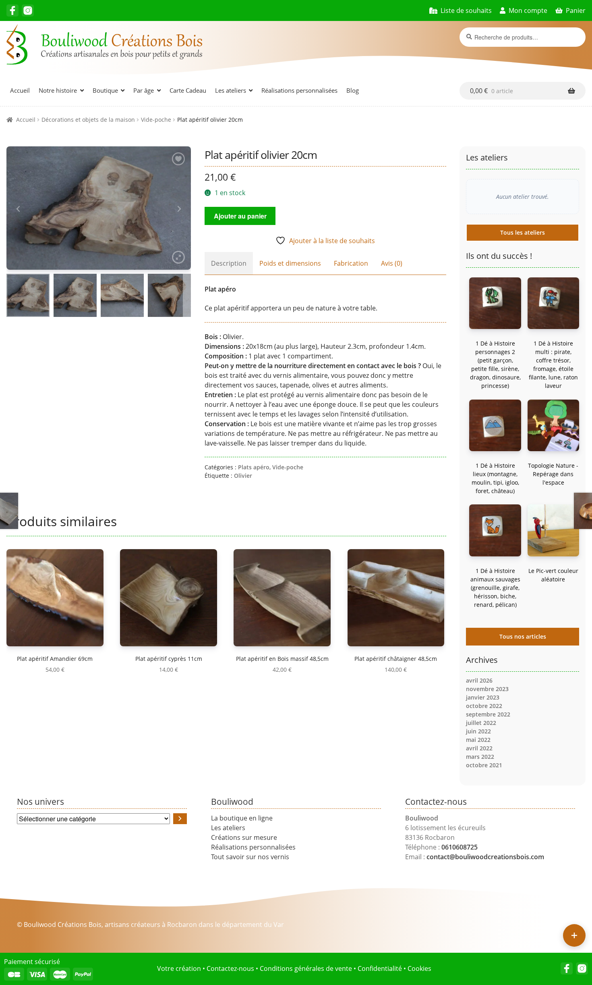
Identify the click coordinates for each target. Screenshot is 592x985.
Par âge (143, 90)
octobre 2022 (484, 706)
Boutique (105, 90)
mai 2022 (478, 739)
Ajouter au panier (240, 216)
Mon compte (528, 10)
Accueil (20, 90)
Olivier (243, 475)
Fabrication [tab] (351, 263)
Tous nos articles (522, 636)
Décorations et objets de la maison (88, 119)
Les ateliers (230, 90)
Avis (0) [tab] (391, 263)
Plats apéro (253, 467)
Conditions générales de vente (306, 968)
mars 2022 (480, 756)
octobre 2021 (484, 765)
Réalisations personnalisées (299, 90)
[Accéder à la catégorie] (180, 818)
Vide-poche (156, 119)
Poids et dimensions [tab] (290, 263)
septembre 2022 (488, 714)
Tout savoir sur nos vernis (250, 856)
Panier (576, 10)
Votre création (179, 968)
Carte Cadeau (188, 90)
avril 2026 (479, 680)
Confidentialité (380, 968)
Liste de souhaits (466, 10)
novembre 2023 (487, 689)
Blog (352, 90)
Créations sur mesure (244, 837)
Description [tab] (228, 263)
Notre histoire (58, 90)
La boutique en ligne (242, 818)
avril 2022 (479, 748)
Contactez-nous (230, 968)
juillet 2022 (481, 723)
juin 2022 (478, 731)
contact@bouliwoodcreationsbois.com (485, 856)
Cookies (419, 968)
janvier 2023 (482, 697)
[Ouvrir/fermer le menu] (574, 935)
